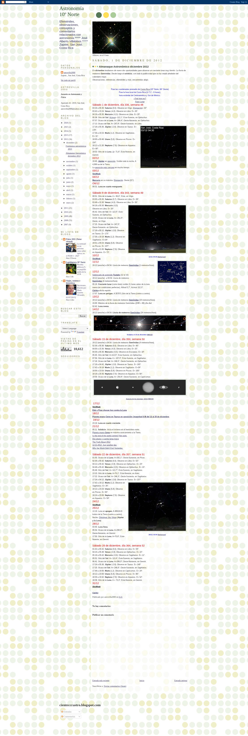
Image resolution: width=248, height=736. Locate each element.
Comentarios (69, 716)
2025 (66, 127)
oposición (111, 161)
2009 (66, 216)
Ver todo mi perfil (68, 80)
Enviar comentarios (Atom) (115, 686)
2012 (66, 139)
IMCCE (150, 334)
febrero (69, 199)
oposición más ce (102, 167)
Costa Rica (145, 89)
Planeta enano (101, 433)
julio (68, 178)
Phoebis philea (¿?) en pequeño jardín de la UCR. (81, 269)
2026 (66, 123)
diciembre (70, 143)
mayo (68, 186)
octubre (69, 165)
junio (68, 182)
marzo (69, 194)
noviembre (70, 161)
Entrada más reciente (100, 681)
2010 (66, 212)
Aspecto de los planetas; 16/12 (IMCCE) (140, 399)
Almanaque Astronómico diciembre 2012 (124, 66)
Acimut (112, 117)
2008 (66, 220)
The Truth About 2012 (101, 442)
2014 (66, 131)
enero (68, 203)
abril (68, 190)
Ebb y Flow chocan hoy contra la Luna (109, 410)
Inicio (142, 681)
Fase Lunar (140, 102)
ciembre (165, 417)
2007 (66, 224)
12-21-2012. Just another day (104, 445)
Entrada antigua (180, 681)
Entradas (67, 711)
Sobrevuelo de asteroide (106, 275)
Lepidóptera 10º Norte (75, 262)
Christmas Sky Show (107, 517)
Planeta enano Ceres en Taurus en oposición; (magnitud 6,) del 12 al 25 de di (127, 417)
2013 (66, 135)
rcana (112, 167)
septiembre (71, 170)
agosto (69, 174)
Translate (80, 332)
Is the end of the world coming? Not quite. (109, 436)
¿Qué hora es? (140, 98)
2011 (66, 208)
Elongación (137, 108)
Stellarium (161, 257)
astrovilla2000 (69, 73)
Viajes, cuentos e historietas (73, 282)
